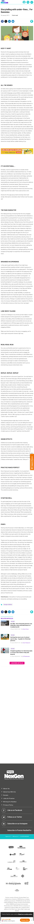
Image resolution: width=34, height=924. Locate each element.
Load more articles (17, 663)
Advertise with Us (9, 792)
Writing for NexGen (10, 801)
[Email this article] (12, 21)
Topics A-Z (8, 836)
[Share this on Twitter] (5, 21)
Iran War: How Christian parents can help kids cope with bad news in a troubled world (21, 625)
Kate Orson (26, 629)
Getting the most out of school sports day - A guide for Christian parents (20, 638)
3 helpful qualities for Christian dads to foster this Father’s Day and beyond (21, 652)
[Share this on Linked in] (9, 21)
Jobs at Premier (9, 798)
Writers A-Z (16, 836)
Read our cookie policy (25, 914)
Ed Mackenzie (26, 656)
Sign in (12, 18)
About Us (6, 788)
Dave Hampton (26, 642)
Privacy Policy (8, 805)
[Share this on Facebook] (2, 21)
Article (12, 621)
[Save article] (31, 21)
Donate (5, 795)
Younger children (8, 604)
